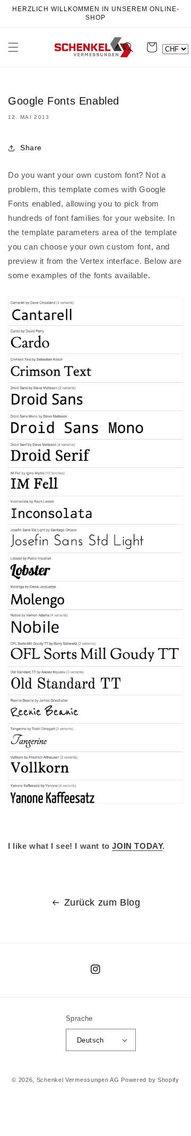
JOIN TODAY (137, 845)
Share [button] (31, 147)
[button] (13, 47)
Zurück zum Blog (102, 902)
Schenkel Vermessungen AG (78, 1080)
